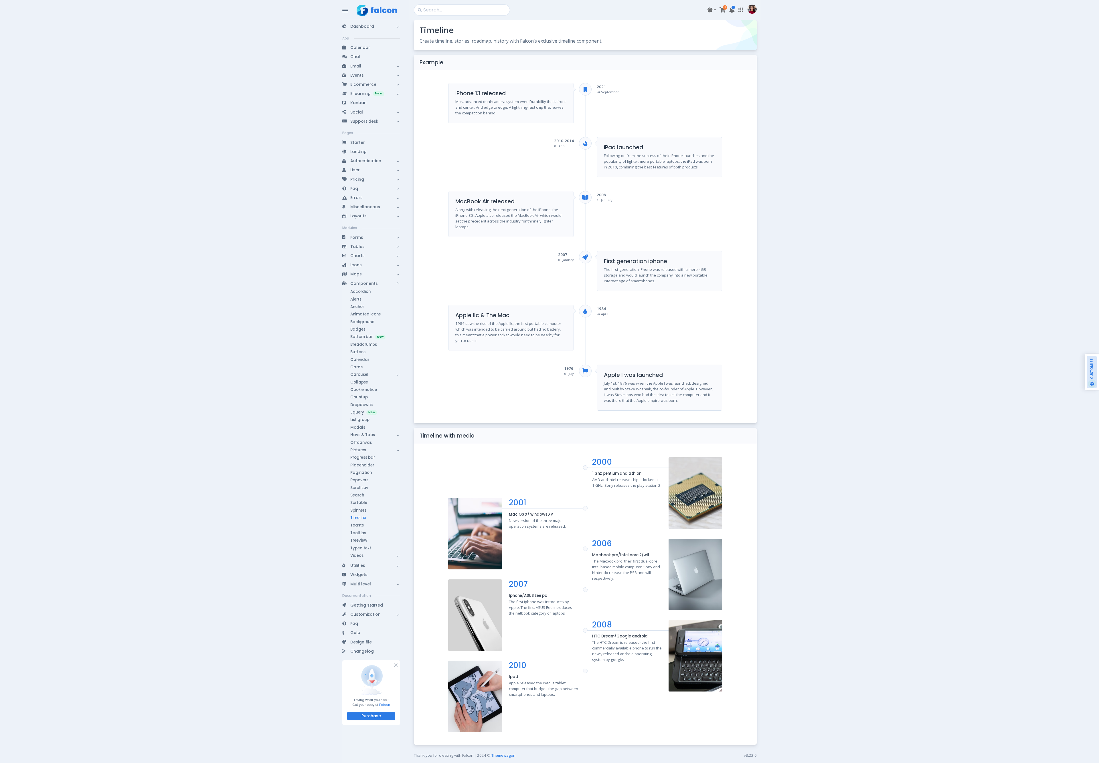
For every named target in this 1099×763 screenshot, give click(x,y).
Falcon (384, 704)
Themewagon (503, 755)
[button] (371, 26)
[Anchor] (447, 62)
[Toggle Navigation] (345, 10)
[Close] (395, 665)
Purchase (371, 716)
